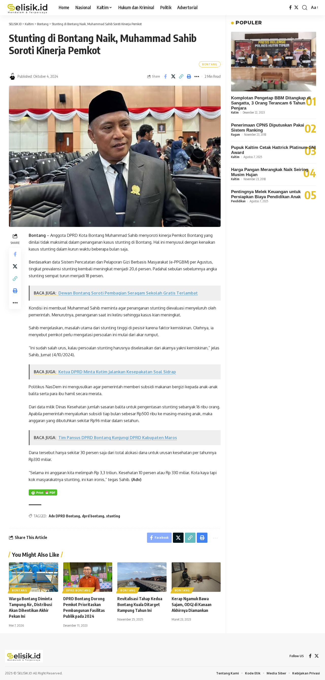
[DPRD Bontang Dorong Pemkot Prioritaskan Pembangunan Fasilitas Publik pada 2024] (87, 577)
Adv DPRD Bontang (64, 516)
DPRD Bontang (78, 590)
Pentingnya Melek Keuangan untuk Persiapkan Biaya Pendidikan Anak (266, 194)
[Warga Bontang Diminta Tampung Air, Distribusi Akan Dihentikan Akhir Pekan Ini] (33, 577)
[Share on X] (173, 76)
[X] (296, 7)
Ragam (235, 134)
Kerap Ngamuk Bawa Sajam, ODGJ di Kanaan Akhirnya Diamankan (192, 604)
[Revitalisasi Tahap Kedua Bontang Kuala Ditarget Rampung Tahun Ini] (142, 577)
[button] (304, 7)
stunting (113, 516)
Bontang (209, 64)
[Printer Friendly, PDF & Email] (43, 492)
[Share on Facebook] (165, 76)
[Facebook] (290, 7)
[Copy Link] (181, 76)
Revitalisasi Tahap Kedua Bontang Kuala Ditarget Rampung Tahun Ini (139, 604)
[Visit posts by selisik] (12, 76)
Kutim (235, 112)
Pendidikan (238, 201)
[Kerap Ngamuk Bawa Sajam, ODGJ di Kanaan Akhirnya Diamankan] (196, 577)
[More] (196, 76)
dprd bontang (93, 516)
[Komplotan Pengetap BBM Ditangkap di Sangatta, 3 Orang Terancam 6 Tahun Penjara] (273, 61)
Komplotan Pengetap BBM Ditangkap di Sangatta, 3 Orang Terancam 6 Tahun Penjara (271, 103)
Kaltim (235, 157)
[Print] (188, 76)
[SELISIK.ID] (28, 7)
